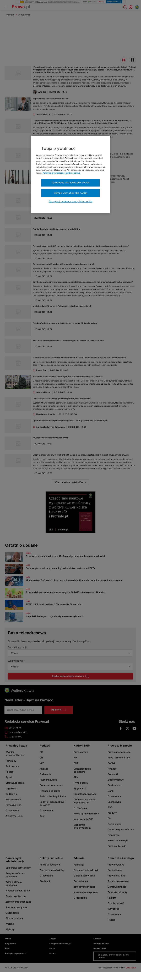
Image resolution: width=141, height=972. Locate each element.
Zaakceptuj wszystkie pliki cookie (70, 182)
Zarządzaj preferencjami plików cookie (70, 201)
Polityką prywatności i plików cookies (61, 173)
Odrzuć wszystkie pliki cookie (70, 193)
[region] (70, 174)
